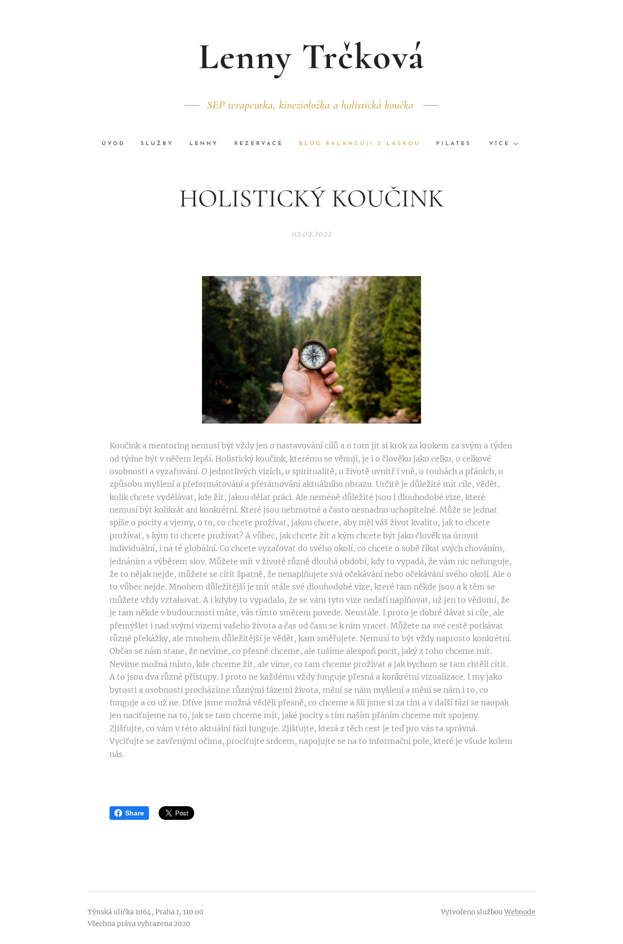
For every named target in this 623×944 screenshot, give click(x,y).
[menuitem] (117, 144)
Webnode (519, 911)
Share (134, 813)
